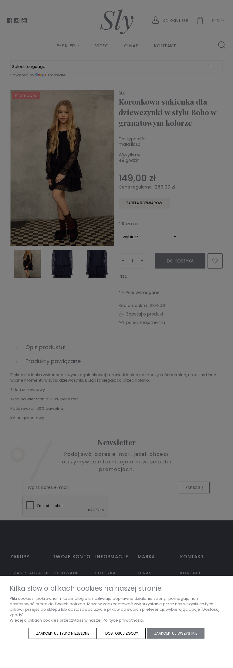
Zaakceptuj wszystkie (175, 633)
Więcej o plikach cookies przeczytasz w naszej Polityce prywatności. (77, 620)
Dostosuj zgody (121, 633)
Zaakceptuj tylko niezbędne (62, 633)
